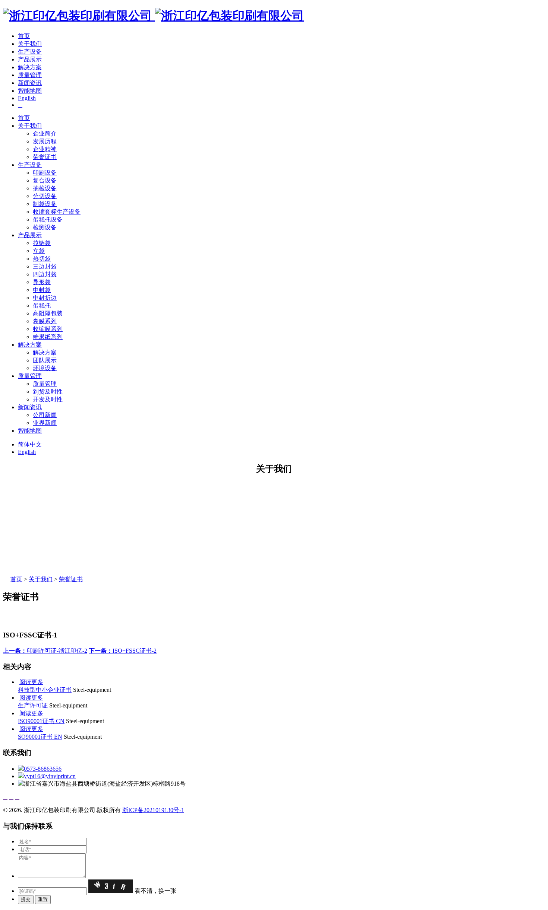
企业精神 (45, 149)
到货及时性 (48, 391)
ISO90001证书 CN (41, 721)
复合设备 (45, 180)
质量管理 (30, 75)
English (27, 98)
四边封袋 (45, 274)
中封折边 (45, 298)
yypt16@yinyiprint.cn (50, 776)
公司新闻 (45, 415)
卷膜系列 (45, 321)
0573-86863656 (43, 769)
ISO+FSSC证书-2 (123, 651)
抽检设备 (45, 188)
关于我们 (30, 44)
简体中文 (30, 444)
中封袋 (42, 290)
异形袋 (42, 282)
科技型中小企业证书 (45, 690)
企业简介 (45, 133)
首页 (24, 36)
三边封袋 (45, 266)
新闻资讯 (30, 83)
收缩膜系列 (48, 329)
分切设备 (45, 196)
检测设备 (45, 227)
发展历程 (45, 141)
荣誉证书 (45, 157)
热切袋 (42, 258)
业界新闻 (45, 423)
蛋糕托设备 (48, 219)
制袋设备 (45, 204)
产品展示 (30, 59)
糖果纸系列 (48, 337)
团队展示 (45, 360)
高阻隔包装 (48, 313)
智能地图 (30, 91)
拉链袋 (42, 243)
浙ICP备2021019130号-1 (153, 810)
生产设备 (30, 51)
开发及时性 (48, 399)
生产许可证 (33, 705)
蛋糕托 (42, 305)
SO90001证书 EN (40, 737)
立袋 (39, 251)
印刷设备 (45, 172)
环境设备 (45, 368)
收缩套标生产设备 (57, 212)
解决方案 (30, 67)
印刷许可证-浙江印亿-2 (45, 651)
